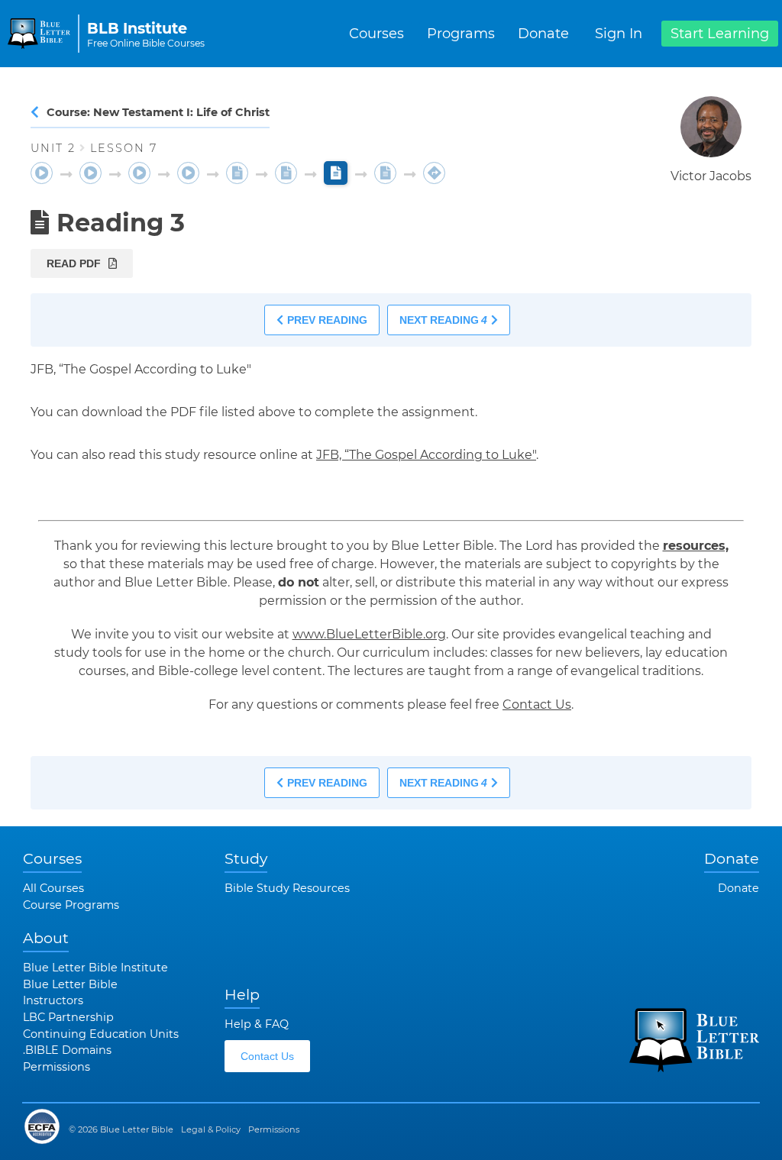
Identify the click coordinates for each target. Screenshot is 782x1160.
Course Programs (71, 905)
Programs (461, 33)
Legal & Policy (211, 1129)
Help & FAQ (257, 1024)
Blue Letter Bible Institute (95, 967)
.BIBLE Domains (67, 1050)
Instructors (53, 1000)
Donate (543, 33)
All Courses (53, 888)
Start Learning (720, 33)
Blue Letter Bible (70, 984)
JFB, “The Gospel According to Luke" (426, 455)
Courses (376, 33)
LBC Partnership (68, 1017)
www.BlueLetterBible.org (369, 634)
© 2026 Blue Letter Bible (121, 1129)
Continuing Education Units (101, 1034)
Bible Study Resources (287, 888)
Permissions (56, 1067)
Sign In (618, 33)
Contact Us (536, 704)
